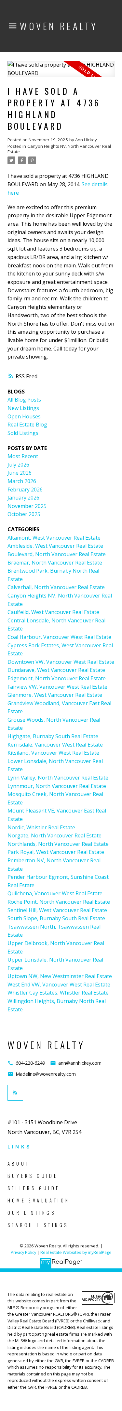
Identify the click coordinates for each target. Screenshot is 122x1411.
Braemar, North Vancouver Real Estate (54, 562)
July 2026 (18, 464)
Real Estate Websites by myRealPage (76, 1252)
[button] (26, 1063)
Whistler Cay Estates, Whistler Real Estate (58, 992)
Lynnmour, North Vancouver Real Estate (56, 786)
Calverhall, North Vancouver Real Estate (56, 587)
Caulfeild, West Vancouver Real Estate (53, 612)
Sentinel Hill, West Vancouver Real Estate (57, 910)
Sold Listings (22, 432)
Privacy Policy (23, 1252)
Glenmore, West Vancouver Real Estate (54, 694)
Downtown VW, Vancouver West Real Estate (60, 661)
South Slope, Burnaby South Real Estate (56, 918)
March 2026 (21, 481)
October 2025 (23, 514)
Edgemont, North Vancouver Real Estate (56, 678)
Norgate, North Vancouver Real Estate (54, 835)
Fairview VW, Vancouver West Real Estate (57, 686)
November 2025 (27, 506)
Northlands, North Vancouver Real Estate (58, 843)
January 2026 (23, 497)
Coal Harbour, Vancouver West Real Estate (59, 637)
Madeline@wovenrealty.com (46, 1074)
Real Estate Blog (27, 424)
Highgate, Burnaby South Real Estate (52, 736)
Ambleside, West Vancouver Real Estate (55, 545)
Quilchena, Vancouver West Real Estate (54, 893)
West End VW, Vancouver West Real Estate (58, 984)
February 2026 (25, 489)
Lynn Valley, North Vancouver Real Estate (57, 777)
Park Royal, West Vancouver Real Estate (55, 852)
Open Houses (24, 416)
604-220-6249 (30, 1063)
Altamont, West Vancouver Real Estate (54, 537)
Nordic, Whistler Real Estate (41, 827)
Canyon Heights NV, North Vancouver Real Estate (59, 148)
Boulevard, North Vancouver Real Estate (56, 554)
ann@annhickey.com (80, 1063)
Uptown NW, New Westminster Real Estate (59, 976)
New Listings (23, 408)
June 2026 (19, 472)
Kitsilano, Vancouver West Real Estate (53, 752)
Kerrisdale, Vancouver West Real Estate (55, 744)
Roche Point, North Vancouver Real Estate (58, 901)
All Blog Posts (24, 399)
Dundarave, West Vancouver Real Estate (56, 669)
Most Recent (22, 456)
